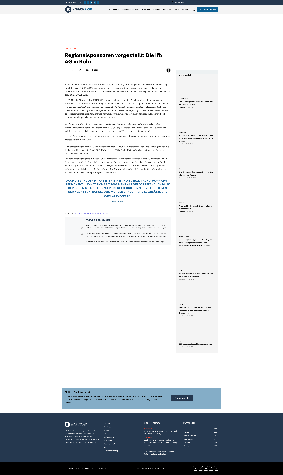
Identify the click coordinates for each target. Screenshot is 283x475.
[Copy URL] (125, 75)
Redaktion (182, 107)
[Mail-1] (98, 2)
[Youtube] (91, 2)
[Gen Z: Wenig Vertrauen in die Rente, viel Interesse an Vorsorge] (197, 87)
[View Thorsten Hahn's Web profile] (82, 228)
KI (179, 169)
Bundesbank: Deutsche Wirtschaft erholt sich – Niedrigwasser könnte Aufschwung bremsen (196, 138)
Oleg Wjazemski (183, 177)
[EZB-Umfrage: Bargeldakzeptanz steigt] (197, 329)
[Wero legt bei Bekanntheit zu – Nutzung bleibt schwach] (197, 191)
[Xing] (88, 2)
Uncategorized (71, 48)
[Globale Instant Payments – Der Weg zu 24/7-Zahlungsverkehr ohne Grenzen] (197, 225)
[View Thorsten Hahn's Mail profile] (82, 234)
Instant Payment (184, 236)
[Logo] (78, 9)
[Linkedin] (85, 2)
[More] (130, 75)
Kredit (181, 270)
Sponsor (91, 213)
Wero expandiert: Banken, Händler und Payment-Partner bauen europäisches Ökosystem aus (195, 310)
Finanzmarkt (183, 132)
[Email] (105, 75)
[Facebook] (95, 2)
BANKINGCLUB (84, 213)
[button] (194, 9)
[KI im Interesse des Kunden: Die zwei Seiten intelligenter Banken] (197, 157)
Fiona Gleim (182, 279)
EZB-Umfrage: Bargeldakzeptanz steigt (195, 344)
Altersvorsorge (183, 98)
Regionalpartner (100, 213)
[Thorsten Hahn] (67, 69)
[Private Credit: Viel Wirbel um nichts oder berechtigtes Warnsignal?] (197, 259)
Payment (181, 203)
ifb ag (76, 213)
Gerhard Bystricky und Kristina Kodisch (190, 245)
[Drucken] (120, 75)
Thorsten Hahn (76, 70)
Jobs (107, 213)
